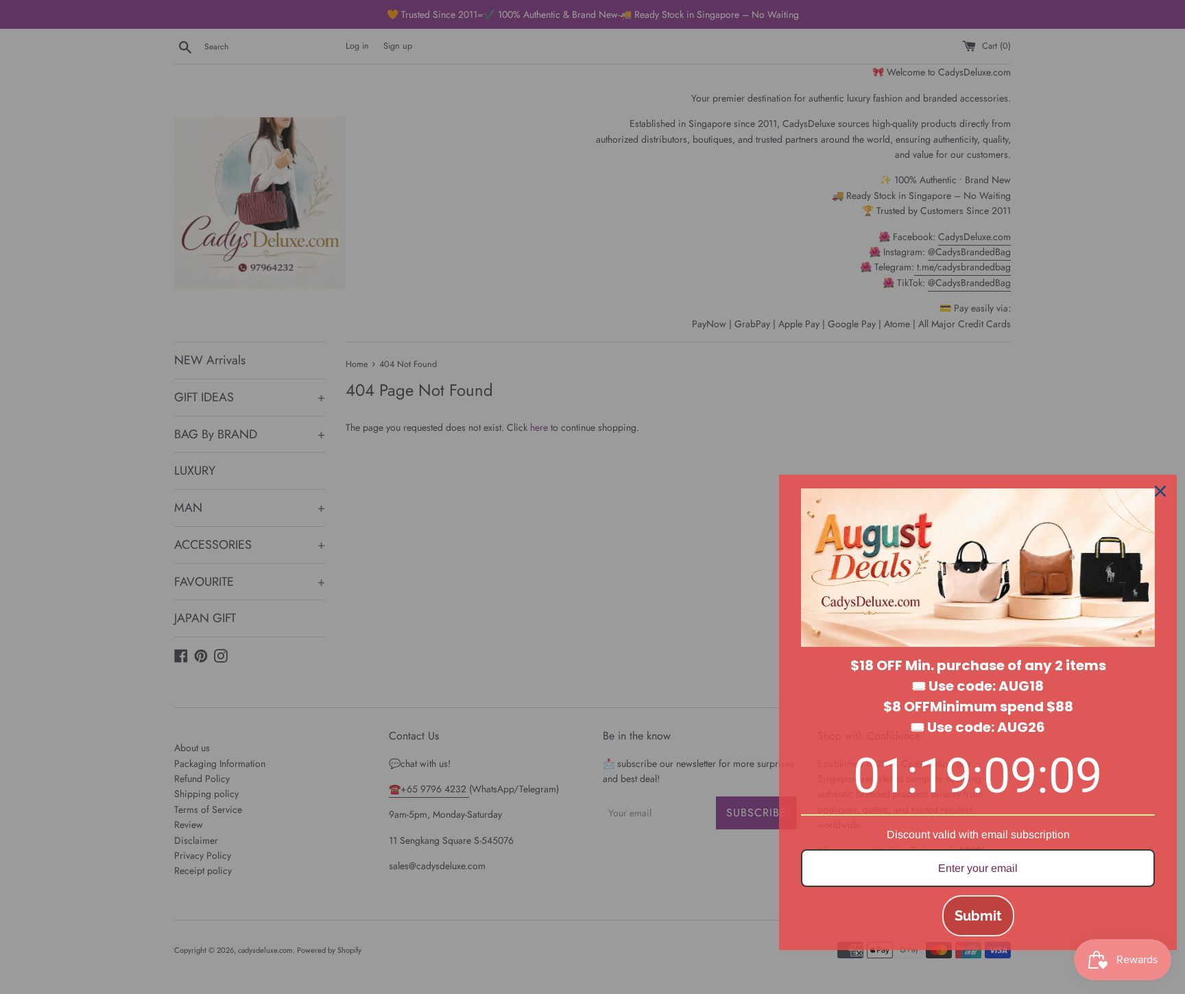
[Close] (1160, 491)
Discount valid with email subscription (978, 834)
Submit (978, 916)
